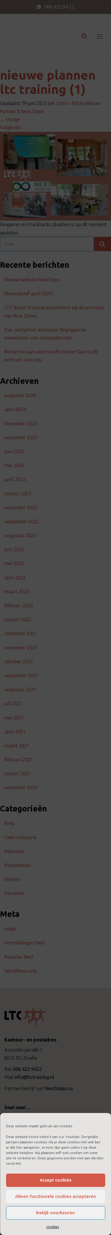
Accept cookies (55, 1179)
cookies (52, 1227)
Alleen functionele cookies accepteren (55, 1196)
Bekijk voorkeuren (55, 1212)
